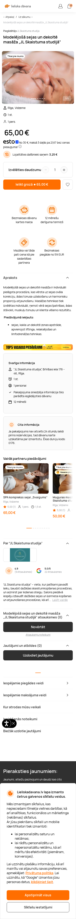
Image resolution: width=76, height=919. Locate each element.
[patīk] (68, 185)
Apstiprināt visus (38, 895)
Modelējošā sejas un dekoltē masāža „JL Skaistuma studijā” (35, 22)
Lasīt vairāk (60, 600)
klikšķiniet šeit (42, 882)
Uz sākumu (24, 17)
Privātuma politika (39, 873)
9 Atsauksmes (23, 572)
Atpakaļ (9, 17)
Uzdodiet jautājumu (38, 655)
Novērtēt (38, 627)
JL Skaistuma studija (28, 31)
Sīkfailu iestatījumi (38, 907)
